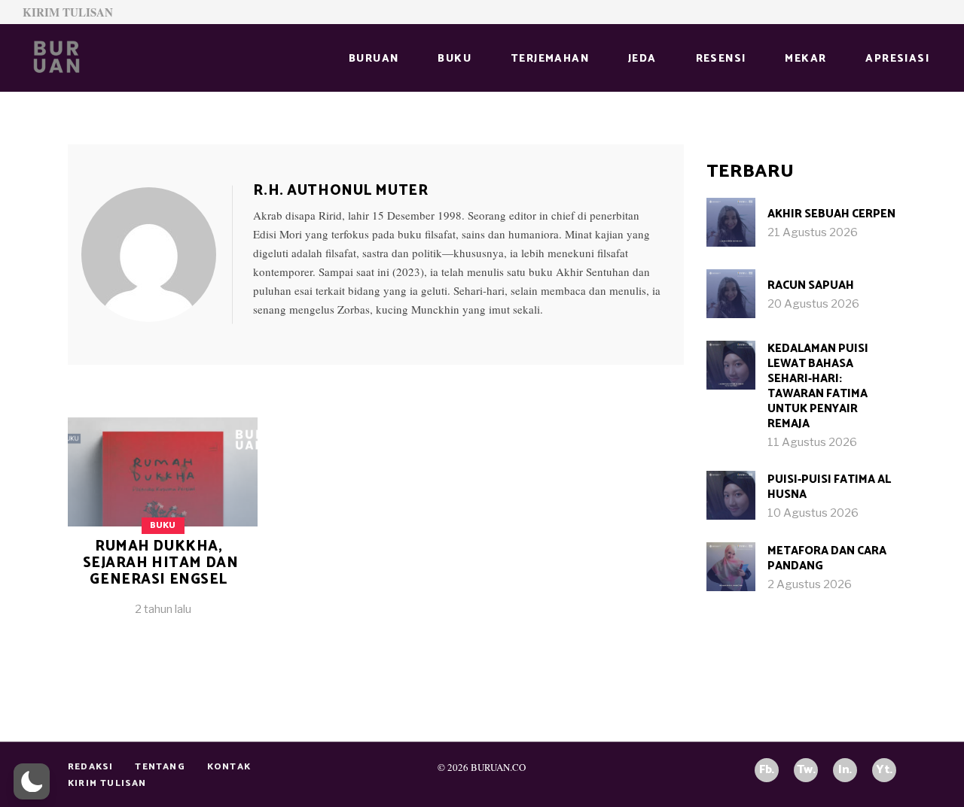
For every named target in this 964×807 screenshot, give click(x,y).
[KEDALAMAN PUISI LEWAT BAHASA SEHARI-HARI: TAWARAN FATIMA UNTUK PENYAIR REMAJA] (730, 365)
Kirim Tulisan (68, 12)
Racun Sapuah (810, 285)
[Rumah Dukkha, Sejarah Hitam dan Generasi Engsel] (156, 254)
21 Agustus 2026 (812, 232)
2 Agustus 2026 (809, 584)
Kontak (229, 767)
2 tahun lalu (163, 609)
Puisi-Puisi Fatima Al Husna (829, 487)
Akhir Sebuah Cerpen (831, 214)
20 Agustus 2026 (813, 304)
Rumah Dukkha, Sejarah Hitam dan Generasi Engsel (161, 563)
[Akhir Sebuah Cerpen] (730, 222)
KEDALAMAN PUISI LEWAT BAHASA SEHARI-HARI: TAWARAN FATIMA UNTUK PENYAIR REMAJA (817, 386)
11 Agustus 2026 (812, 442)
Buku (162, 525)
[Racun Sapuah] (730, 293)
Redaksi (90, 767)
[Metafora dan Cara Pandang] (730, 566)
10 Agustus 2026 (813, 513)
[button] (32, 781)
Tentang (160, 767)
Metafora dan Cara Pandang (826, 558)
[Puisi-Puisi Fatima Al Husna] (730, 495)
